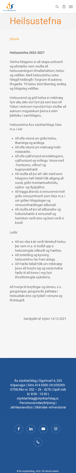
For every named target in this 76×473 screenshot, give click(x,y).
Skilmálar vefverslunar (50, 407)
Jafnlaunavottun (21, 407)
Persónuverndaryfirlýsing (37, 403)
